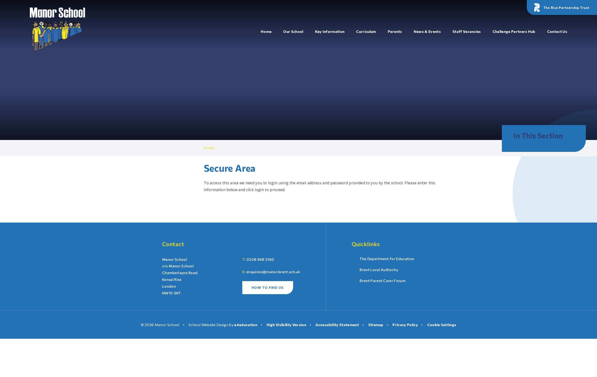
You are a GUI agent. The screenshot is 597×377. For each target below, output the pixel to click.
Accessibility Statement (337, 324)
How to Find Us (268, 288)
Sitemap (375, 324)
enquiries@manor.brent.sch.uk (273, 271)
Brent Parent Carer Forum (383, 280)
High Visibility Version (286, 324)
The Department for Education (387, 258)
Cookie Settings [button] (441, 324)
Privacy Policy (405, 324)
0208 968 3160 (260, 259)
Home (209, 148)
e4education (245, 324)
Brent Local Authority (379, 269)
